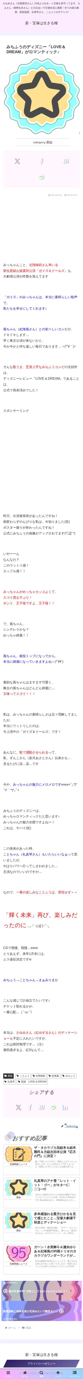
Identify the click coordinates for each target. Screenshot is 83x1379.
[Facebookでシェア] (41, 161)
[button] (75, 859)
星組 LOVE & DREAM (34, 1081)
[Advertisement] (41, 228)
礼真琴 (11, 1081)
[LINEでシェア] (41, 177)
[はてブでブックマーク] (66, 161)
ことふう (24, 1075)
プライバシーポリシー (41, 1363)
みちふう (70, 1075)
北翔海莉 (40, 1075)
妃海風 (55, 1075)
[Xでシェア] (17, 161)
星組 (10, 1075)
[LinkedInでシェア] (64, 1107)
